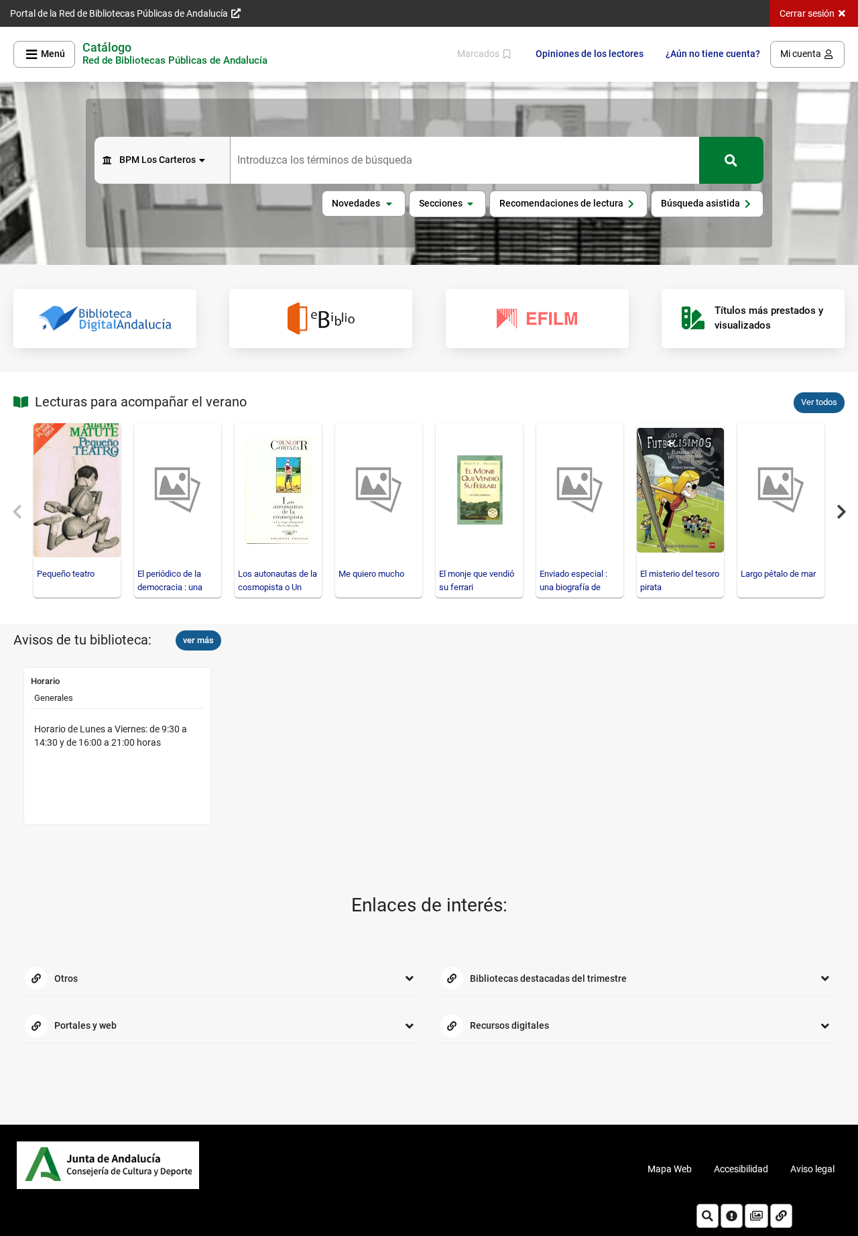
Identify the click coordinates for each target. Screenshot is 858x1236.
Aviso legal (812, 1169)
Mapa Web (670, 1169)
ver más (198, 640)
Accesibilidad (741, 1169)
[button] (364, 203)
